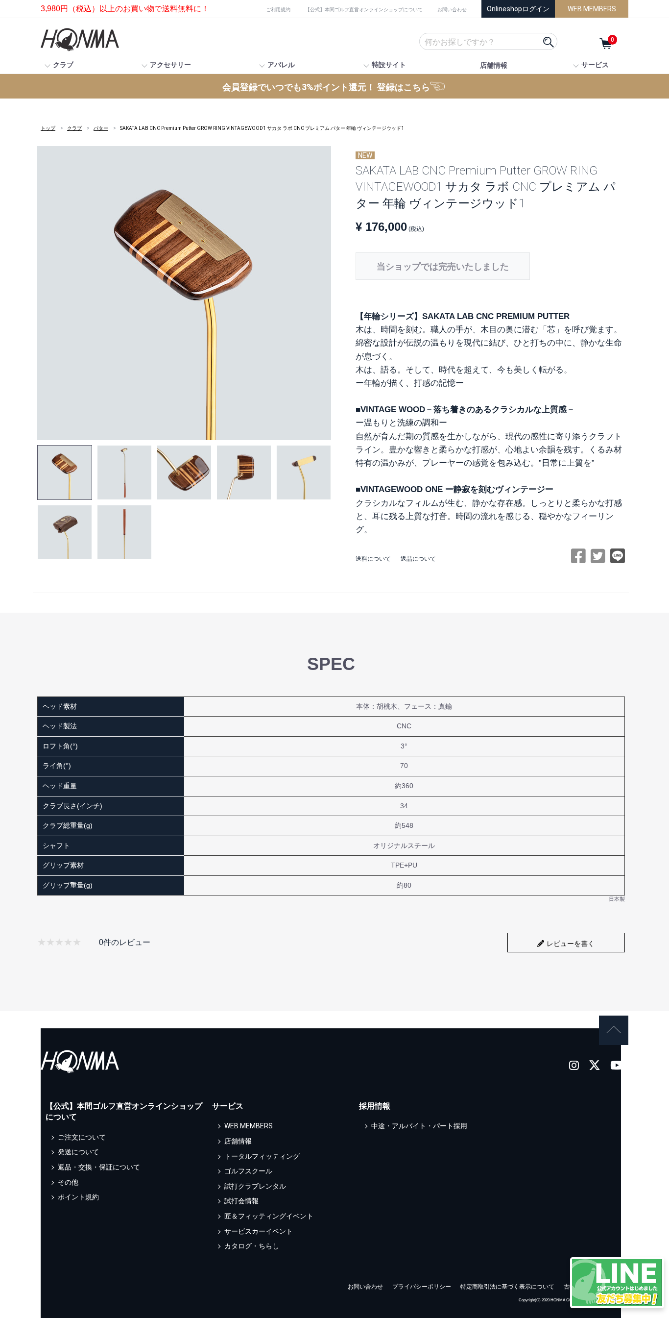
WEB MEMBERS (592, 9)
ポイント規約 (78, 1197)
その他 (68, 1182)
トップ (48, 128)
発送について (78, 1152)
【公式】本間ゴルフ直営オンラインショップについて (364, 9)
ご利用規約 (278, 9)
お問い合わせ (452, 9)
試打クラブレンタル (255, 1186)
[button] (65, 472)
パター (101, 128)
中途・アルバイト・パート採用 (419, 1126)
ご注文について (82, 1137)
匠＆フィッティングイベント (268, 1216)
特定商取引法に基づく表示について (507, 1286)
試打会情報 (241, 1201)
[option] (184, 293)
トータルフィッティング (262, 1156)
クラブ (74, 128)
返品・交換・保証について (99, 1167)
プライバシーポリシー (421, 1286)
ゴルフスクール (248, 1171)
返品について (418, 558)
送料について (373, 558)
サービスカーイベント (258, 1231)
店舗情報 (493, 65)
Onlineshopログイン (518, 9)
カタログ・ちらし (251, 1246)
